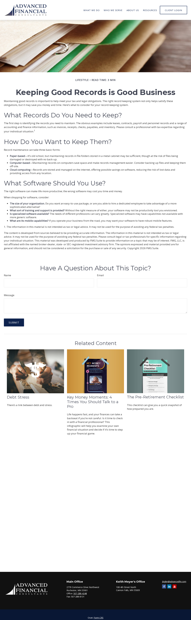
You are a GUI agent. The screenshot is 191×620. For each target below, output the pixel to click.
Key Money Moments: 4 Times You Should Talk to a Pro (92, 402)
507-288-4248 (80, 593)
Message (9, 295)
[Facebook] (164, 586)
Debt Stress (18, 397)
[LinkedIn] (169, 586)
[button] (91, 10)
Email (100, 275)
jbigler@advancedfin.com (174, 581)
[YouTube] (174, 586)
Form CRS (98, 617)
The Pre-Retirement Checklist (155, 397)
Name (7, 275)
